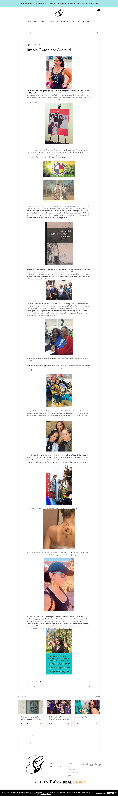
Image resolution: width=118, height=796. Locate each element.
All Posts (20, 33)
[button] (97, 33)
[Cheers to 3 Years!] (87, 707)
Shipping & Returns (73, 772)
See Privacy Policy (46, 794)
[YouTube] (91, 764)
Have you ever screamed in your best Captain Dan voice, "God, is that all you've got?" (30, 718)
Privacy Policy (71, 775)
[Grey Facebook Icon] (87, 764)
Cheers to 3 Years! (83, 717)
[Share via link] (40, 681)
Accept (110, 793)
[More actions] (90, 45)
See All (98, 696)
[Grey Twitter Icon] (100, 764)
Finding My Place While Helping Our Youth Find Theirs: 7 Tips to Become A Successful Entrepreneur (59, 718)
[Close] (116, 793)
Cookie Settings (100, 793)
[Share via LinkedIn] (36, 681)
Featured (28, 33)
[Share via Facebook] (28, 681)
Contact (59, 766)
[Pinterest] (95, 764)
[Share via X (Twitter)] (32, 681)
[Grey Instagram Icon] (83, 764)
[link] (98, 9)
